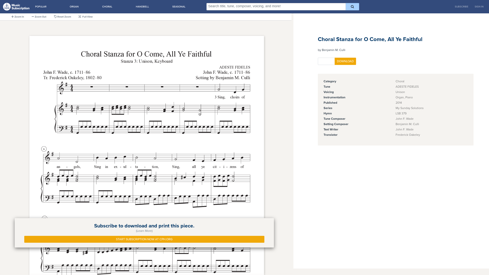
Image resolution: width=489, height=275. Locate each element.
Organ (74, 6)
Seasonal (178, 6)
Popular (40, 6)
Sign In (479, 6)
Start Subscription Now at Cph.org (144, 239)
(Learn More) (144, 231)
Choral (107, 6)
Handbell (142, 6)
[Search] (352, 6)
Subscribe (461, 6)
